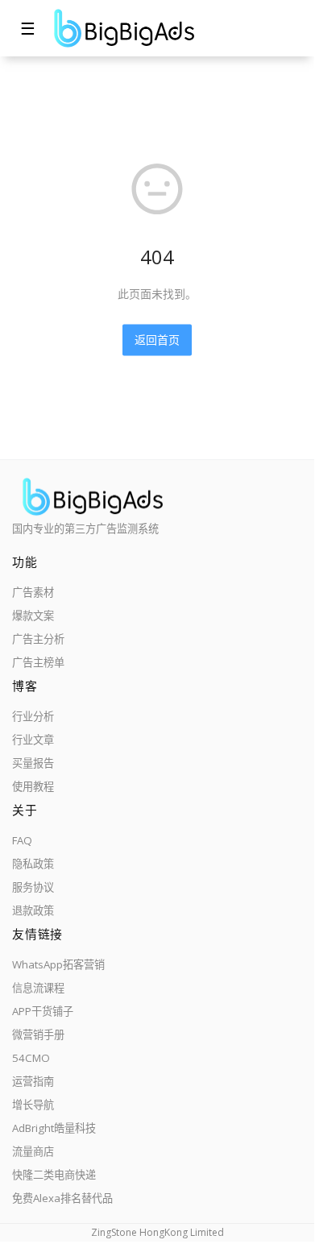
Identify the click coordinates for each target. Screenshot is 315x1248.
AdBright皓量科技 (54, 1128)
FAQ (22, 840)
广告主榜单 (38, 662)
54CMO (31, 1058)
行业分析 (33, 716)
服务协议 (33, 887)
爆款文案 (33, 615)
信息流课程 (38, 988)
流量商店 (33, 1151)
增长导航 (33, 1104)
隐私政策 (33, 863)
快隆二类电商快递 (54, 1174)
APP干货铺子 (42, 1011)
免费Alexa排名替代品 (62, 1198)
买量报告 (33, 763)
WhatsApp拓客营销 (58, 964)
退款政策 (33, 910)
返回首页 (157, 339)
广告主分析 (38, 639)
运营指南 (33, 1081)
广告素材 (33, 592)
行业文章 (33, 739)
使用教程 (33, 786)
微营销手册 (38, 1034)
